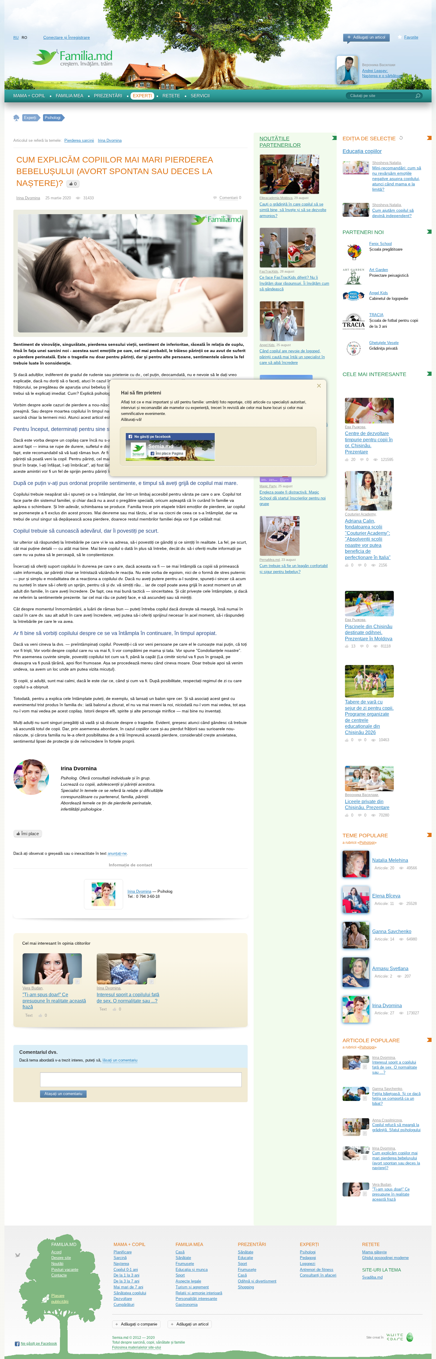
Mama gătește (374, 1252)
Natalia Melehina (390, 860)
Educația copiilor (362, 151)
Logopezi (307, 1263)
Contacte (59, 1275)
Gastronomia (187, 1304)
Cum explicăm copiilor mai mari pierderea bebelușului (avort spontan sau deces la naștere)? (396, 1160)
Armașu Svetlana (390, 968)
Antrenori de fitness (316, 1269)
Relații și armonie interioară (199, 1293)
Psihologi (367, 843)
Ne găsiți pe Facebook (39, 1344)
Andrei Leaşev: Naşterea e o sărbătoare (382, 73)
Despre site (61, 1257)
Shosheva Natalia (386, 163)
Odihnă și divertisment (257, 1281)
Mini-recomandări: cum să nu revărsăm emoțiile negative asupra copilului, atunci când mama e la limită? (396, 179)
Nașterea (121, 1263)
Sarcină (120, 1257)
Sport (180, 1275)
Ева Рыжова (355, 427)
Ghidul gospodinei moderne (385, 1257)
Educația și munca (192, 1269)
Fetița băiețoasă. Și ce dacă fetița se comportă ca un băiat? (396, 1098)
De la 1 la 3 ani (126, 1275)
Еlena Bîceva (386, 895)
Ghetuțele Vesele (384, 342)
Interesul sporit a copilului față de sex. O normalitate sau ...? (394, 1067)
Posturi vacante (64, 1269)
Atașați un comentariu (63, 1093)
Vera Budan (32, 988)
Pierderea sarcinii (79, 140)
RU (16, 38)
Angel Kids (267, 345)
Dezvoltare (123, 1298)
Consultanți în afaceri (318, 1275)
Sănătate (183, 1257)
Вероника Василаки (361, 795)
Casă (180, 1252)
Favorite (411, 37)
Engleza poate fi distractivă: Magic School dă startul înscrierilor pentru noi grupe (293, 498)
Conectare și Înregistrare (66, 37)
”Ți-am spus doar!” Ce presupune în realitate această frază (54, 1000)
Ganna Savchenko (391, 931)
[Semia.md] (170, 460)
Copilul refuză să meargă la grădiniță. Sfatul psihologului (396, 1127)
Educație (245, 1257)
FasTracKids (269, 271)
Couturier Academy (360, 514)
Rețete (171, 95)
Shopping (246, 1287)
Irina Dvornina (110, 140)
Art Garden (378, 270)
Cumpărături (124, 1304)
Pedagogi (308, 1257)
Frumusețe (185, 1263)
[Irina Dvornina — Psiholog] (103, 905)
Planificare (123, 1252)
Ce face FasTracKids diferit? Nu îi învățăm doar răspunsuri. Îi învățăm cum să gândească (294, 283)
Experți (142, 95)
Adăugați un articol (369, 37)
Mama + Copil (29, 95)
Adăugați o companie (138, 1324)
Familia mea (69, 95)
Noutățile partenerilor (280, 142)
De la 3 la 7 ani (126, 1281)
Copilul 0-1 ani (126, 1269)
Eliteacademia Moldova (276, 198)
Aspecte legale (188, 1281)
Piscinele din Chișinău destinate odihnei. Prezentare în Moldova (368, 632)
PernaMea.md (270, 559)
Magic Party (268, 486)
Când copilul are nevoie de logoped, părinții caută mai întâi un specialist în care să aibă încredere (292, 357)
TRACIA (376, 315)
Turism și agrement (192, 1287)
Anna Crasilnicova (387, 1120)
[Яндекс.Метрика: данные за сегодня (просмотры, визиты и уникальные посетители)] (202, 1338)
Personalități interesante (196, 1298)
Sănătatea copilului (130, 1293)
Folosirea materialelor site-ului (136, 1347)
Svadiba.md (372, 1277)
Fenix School (380, 243)
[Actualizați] (401, 138)
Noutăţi (57, 1263)
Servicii (200, 95)
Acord (56, 1252)
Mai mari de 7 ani (128, 1287)
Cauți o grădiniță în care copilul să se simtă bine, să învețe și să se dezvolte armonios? (293, 210)
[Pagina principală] (16, 117)
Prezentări (108, 95)
